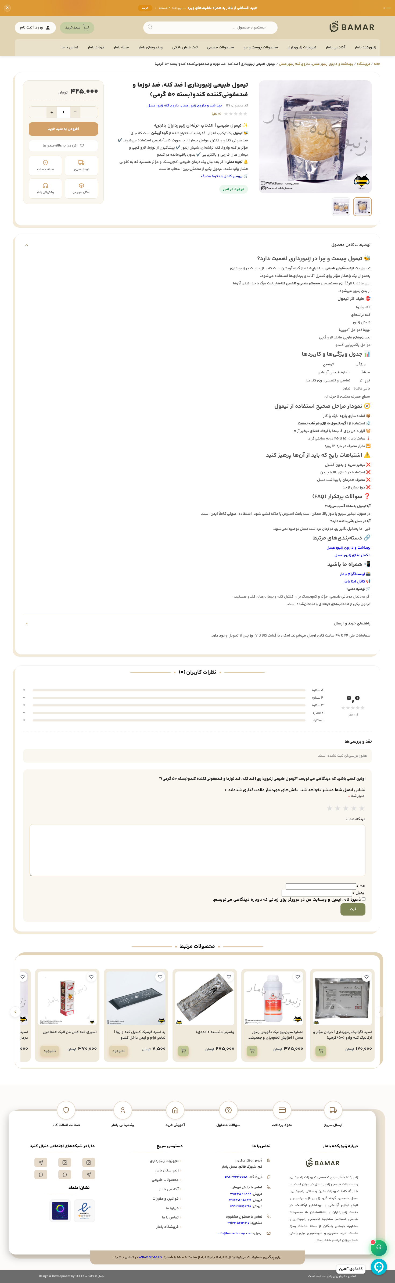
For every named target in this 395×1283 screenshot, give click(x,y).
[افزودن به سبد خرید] (320, 1051)
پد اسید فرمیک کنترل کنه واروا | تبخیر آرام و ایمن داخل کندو (140, 1035)
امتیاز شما (356, 796)
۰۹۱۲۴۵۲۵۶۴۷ (238, 1223)
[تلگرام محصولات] (88, 1174)
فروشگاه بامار (168, 1227)
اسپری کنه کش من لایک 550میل (70, 1032)
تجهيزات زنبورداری (302, 48)
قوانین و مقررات (166, 1199)
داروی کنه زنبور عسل (294, 64)
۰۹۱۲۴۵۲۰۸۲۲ (240, 1194)
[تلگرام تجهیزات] (40, 1162)
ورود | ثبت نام (31, 28)
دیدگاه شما (355, 819)
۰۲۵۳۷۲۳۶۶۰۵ (235, 1177)
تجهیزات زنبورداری (165, 1161)
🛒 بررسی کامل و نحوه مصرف (224, 176)
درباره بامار (96, 48)
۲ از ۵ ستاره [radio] (337, 809)
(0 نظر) (216, 114)
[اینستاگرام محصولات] (64, 1162)
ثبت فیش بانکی (185, 48)
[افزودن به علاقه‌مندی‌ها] (366, 977)
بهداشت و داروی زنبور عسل (332, 64)
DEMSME (132, 10)
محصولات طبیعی (220, 48)
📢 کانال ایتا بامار (357, 582)
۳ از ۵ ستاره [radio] (345, 809)
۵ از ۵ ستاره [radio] (361, 809)
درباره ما (173, 1208)
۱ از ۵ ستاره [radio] (329, 809)
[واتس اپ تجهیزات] (64, 1174)
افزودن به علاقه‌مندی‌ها (60, 145)
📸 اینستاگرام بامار (355, 574)
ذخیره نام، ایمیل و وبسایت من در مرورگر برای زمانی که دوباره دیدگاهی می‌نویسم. (287, 899)
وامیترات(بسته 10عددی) (215, 1032)
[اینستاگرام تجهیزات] (88, 1162)
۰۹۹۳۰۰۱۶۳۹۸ (240, 1206)
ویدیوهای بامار (150, 48)
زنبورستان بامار (168, 1171)
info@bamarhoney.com (234, 1233)
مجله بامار (121, 48)
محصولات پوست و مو (260, 48)
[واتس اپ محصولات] (40, 1174)
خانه (377, 64)
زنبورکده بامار (365, 48)
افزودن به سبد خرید (63, 129)
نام (360, 886)
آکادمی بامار (335, 48)
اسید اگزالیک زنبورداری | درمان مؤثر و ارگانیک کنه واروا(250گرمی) (342, 1035)
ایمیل (358, 893)
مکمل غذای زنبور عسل (353, 555)
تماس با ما (70, 48)
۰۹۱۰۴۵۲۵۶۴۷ (240, 1200)
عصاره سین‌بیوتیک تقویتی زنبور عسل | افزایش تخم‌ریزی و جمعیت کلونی (277, 1037)
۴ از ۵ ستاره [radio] (353, 809)
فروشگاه (363, 64)
